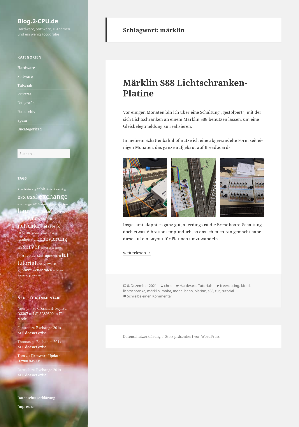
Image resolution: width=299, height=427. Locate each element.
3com (20, 189)
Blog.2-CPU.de (38, 21)
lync (32, 218)
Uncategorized (30, 129)
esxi (32, 196)
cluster (57, 189)
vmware (50, 264)
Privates (24, 94)
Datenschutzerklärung (36, 397)
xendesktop (24, 275)
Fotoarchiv (26, 111)
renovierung (52, 238)
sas (20, 247)
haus (24, 211)
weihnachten (42, 270)
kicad (245, 285)
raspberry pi (27, 239)
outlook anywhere (41, 233)
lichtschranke (134, 290)
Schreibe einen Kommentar (149, 296)
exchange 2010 (29, 204)
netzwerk (50, 226)
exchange (53, 196)
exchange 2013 (48, 204)
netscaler (29, 225)
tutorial (27, 262)
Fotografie (26, 102)
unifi (40, 263)
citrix (49, 189)
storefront (37, 256)
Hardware (26, 67)
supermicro (52, 256)
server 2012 (47, 247)
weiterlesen (137, 253)
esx (22, 196)
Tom (21, 355)
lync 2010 (45, 219)
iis (38, 212)
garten (63, 204)
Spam (22, 120)
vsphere (25, 269)
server (31, 246)
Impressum (27, 406)
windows (58, 270)
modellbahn (183, 290)
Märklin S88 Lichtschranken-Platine (185, 88)
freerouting (229, 285)
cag (34, 189)
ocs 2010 (24, 233)
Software (25, 76)
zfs (39, 275)
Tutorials (25, 85)
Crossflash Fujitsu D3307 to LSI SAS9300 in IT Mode (42, 313)
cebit (41, 188)
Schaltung (210, 112)
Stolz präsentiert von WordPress (192, 336)
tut (65, 254)
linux (22, 218)
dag (64, 189)
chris (168, 285)
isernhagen (51, 211)
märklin (153, 290)
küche (65, 212)
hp (34, 211)
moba (166, 290)
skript (58, 247)
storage (24, 255)
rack (54, 233)
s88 (210, 290)
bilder (27, 189)
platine (200, 290)
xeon (34, 275)
